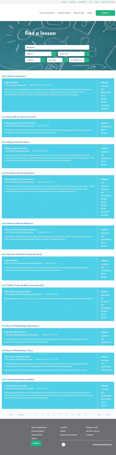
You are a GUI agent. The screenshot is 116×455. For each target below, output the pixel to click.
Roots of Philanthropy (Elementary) (23, 325)
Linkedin (63, 445)
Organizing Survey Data (16, 385)
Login (97, 2)
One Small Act (11, 260)
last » (108, 414)
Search (105, 13)
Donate (64, 2)
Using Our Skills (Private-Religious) (21, 229)
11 (85, 414)
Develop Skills (64, 13)
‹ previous (20, 414)
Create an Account (108, 2)
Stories (63, 428)
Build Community (47, 13)
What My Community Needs (17, 291)
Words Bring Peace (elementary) (20, 179)
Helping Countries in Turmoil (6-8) (20, 123)
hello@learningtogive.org (102, 444)
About (90, 13)
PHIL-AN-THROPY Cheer (16, 332)
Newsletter (82, 2)
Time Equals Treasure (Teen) (17, 356)
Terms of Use (92, 428)
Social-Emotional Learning (105, 105)
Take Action (79, 13)
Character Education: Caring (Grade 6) (24, 254)
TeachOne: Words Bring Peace (21, 173)
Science (104, 199)
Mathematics (106, 367)
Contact (90, 435)
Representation (12, 82)
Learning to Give (10, 11)
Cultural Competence (16, 76)
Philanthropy (106, 92)
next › (100, 414)
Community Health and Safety (20, 379)
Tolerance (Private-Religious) (20, 223)
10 (79, 414)
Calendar (73, 2)
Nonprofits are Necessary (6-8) (21, 116)
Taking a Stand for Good (18, 142)
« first (10, 414)
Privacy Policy (92, 431)
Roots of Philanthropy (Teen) (20, 350)
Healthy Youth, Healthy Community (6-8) (25, 285)
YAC (90, 2)
